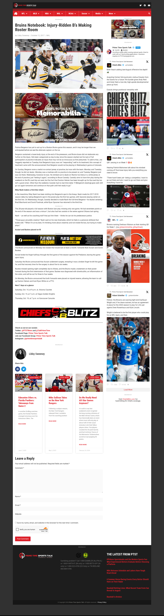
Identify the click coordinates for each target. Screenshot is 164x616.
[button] (149, 13)
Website (18, 514)
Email (18, 505)
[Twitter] (141, 5)
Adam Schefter (118, 295)
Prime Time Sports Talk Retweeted (122, 61)
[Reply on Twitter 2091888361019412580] (108, 285)
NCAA (71, 13)
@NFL (121, 220)
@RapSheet (137, 227)
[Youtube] (149, 5)
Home (16, 13)
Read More (22, 424)
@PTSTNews (27, 330)
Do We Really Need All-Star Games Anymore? (88, 400)
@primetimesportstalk (33, 339)
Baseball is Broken (114, 597)
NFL (23, 13)
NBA (47, 13)
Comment (19, 468)
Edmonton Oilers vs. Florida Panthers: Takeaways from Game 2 (27, 401)
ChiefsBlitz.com (128, 399)
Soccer (84, 13)
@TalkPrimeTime (43, 330)
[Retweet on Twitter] (110, 61)
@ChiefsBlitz (129, 65)
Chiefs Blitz (116, 65)
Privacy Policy (102, 602)
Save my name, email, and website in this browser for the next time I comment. (48, 523)
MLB (35, 13)
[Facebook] (145, 5)
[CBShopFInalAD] (59, 142)
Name (18, 496)
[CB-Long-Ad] (59, 317)
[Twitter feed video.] (128, 196)
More (111, 13)
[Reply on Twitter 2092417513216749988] (108, 148)
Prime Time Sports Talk (38, 333)
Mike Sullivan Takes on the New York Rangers (58, 400)
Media (98, 13)
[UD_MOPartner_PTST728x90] (59, 245)
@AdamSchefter (125, 227)
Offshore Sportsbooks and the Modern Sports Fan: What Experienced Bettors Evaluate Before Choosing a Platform (128, 561)
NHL (58, 13)
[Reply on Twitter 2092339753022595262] (108, 210)
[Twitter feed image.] (128, 118)
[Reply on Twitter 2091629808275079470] (108, 384)
